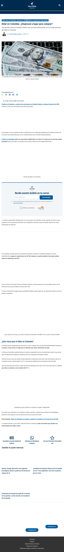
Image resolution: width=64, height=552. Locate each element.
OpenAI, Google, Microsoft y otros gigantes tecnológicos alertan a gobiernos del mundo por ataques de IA (16, 471)
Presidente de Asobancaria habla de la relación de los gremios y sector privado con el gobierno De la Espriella (16, 496)
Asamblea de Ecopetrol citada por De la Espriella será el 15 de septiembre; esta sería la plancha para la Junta (47, 471)
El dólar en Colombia (8, 139)
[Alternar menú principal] (2, 5)
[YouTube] (17, 522)
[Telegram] (17, 95)
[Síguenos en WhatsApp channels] (32, 438)
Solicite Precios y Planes (32, 544)
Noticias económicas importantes (38, 20)
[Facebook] (13, 95)
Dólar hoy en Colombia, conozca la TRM (14, 20)
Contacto (32, 539)
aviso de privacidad (17, 203)
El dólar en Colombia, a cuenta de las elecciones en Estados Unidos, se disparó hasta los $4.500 (30, 104)
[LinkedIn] (9, 95)
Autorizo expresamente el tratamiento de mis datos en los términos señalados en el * (32, 202)
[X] (6, 95)
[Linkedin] (7, 522)
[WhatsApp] (2, 95)
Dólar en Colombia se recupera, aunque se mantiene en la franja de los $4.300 (34, 419)
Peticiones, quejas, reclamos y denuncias (32, 548)
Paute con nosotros (32, 546)
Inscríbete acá (52, 526)
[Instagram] (11, 522)
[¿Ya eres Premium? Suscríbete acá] (52, 438)
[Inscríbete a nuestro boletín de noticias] (12, 438)
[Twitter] (4, 522)
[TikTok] (14, 522)
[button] (60, 5)
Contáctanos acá (32, 530)
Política (32, 541)
